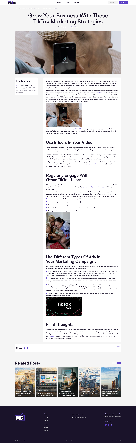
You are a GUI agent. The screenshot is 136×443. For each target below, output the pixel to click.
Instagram (52, 336)
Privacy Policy (69, 440)
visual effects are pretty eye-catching (85, 164)
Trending (76, 2)
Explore (46, 417)
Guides (68, 2)
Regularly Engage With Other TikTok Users (26, 88)
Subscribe (123, 2)
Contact (46, 430)
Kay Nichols (74, 27)
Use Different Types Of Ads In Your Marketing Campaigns (26, 90)
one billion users (100, 93)
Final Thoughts (20, 92)
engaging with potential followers (93, 187)
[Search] (108, 2)
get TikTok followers (78, 129)
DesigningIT (118, 440)
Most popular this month (79, 417)
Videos (46, 424)
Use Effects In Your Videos (25, 85)
